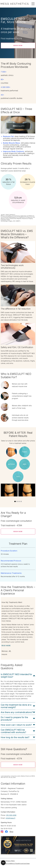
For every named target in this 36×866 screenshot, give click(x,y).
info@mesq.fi (10, 818)
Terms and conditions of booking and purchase (15, 863)
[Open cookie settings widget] (3, 862)
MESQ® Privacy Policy (8, 861)
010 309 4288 (11, 815)
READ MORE (6, 646)
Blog (11, 832)
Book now (18, 45)
